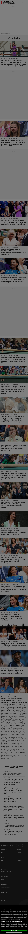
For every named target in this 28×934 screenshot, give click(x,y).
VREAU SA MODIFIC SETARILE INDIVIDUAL (14, 932)
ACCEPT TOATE (14, 930)
